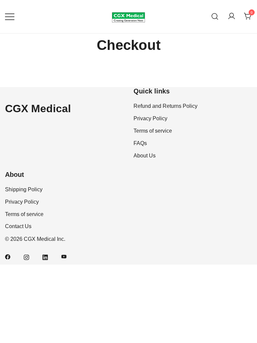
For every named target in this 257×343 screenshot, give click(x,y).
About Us (145, 155)
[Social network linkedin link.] (45, 256)
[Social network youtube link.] (64, 256)
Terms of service (153, 131)
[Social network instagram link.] (26, 256)
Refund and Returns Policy (165, 106)
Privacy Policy (150, 118)
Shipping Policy (23, 189)
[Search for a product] (215, 16)
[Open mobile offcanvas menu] (9, 16)
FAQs (140, 143)
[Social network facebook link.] (7, 256)
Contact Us (18, 226)
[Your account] (232, 16)
